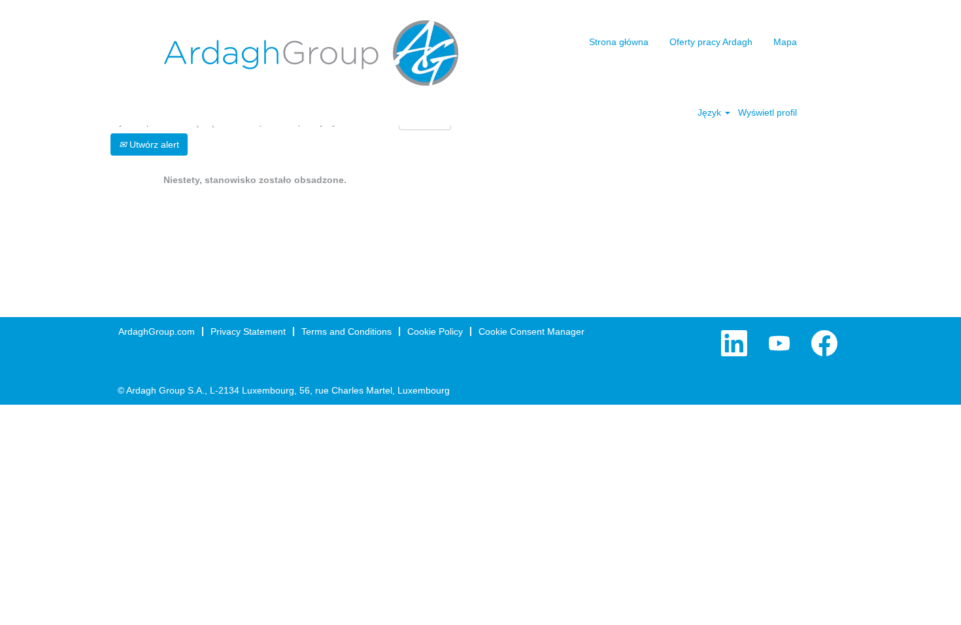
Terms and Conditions (346, 331)
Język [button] (711, 112)
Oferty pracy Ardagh (710, 42)
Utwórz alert (153, 144)
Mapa (785, 42)
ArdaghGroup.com (156, 331)
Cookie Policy (435, 331)
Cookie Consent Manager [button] (531, 331)
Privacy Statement (248, 331)
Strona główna (619, 42)
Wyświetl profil (767, 112)
